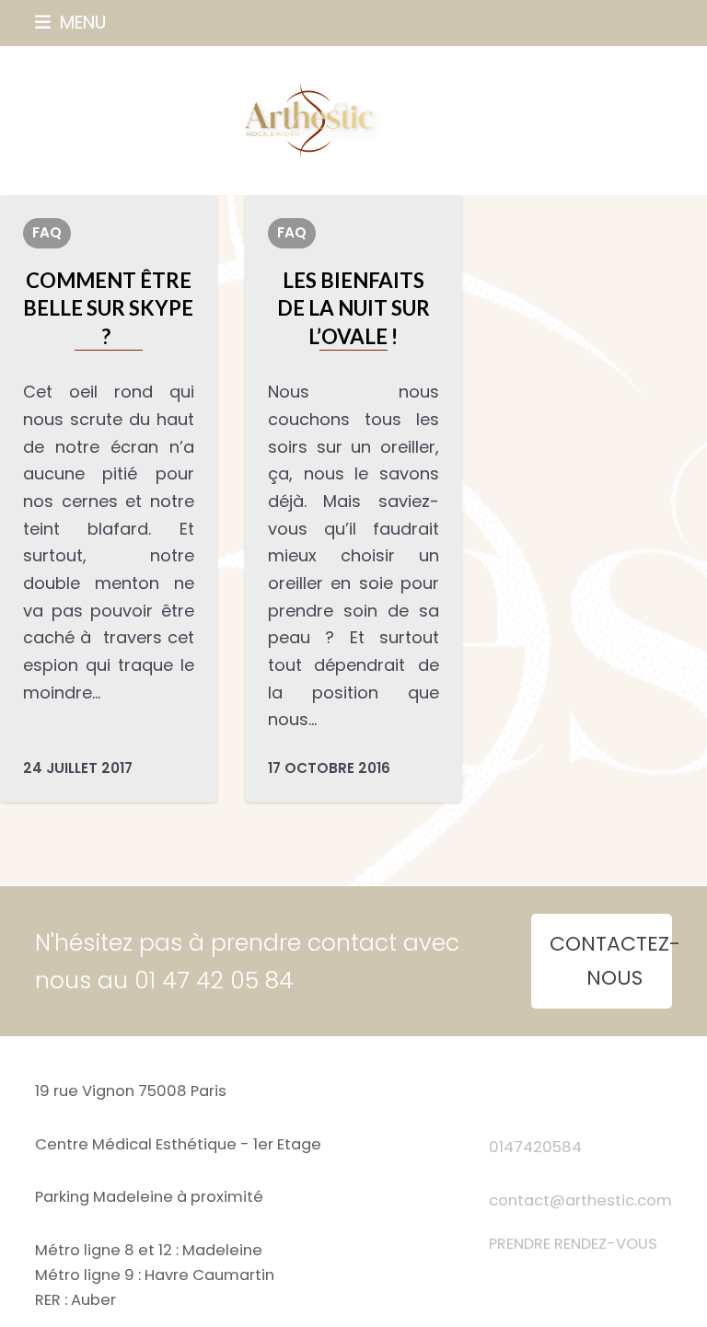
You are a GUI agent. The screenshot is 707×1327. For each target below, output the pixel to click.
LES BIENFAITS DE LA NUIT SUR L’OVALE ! (353, 308)
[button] (70, 22)
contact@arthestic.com (580, 1200)
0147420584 (535, 1147)
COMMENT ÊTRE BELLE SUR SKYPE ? (108, 308)
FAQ (47, 232)
